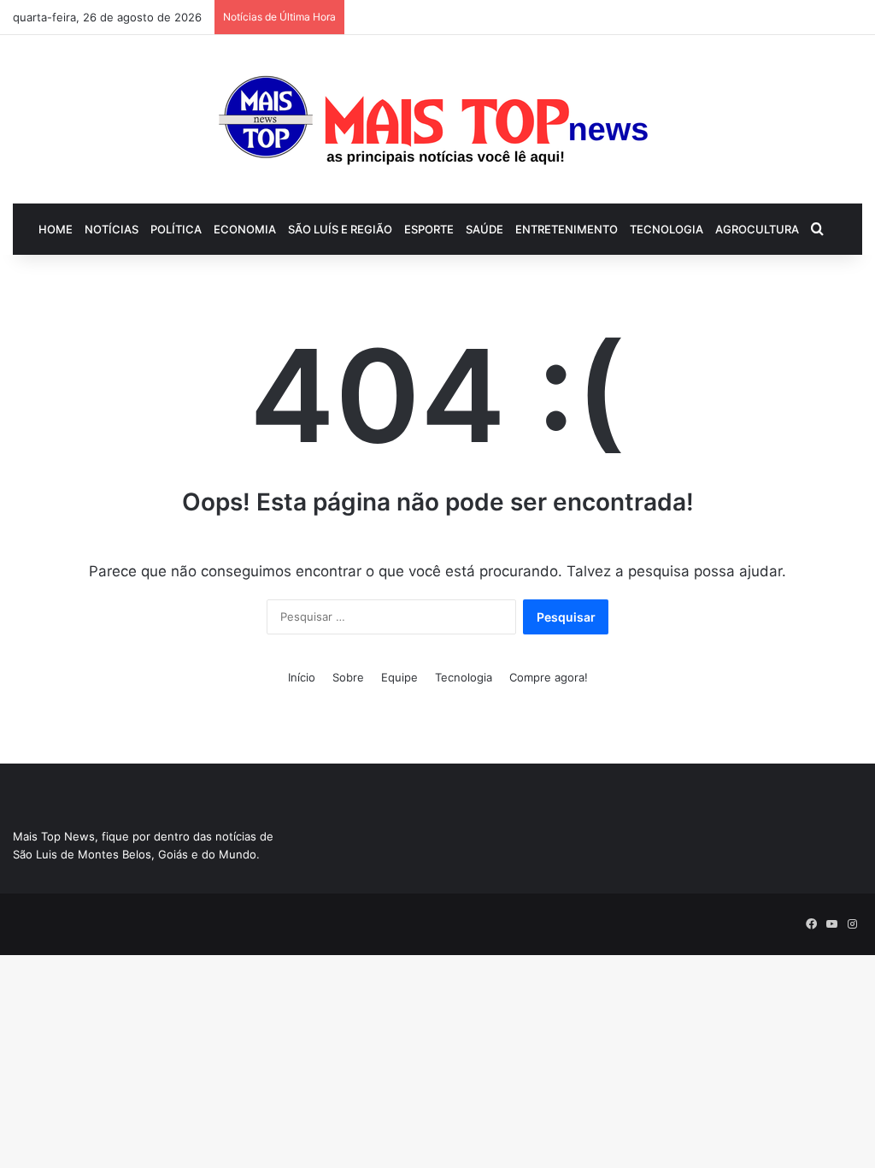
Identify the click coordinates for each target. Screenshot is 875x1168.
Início (301, 677)
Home (55, 229)
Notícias (111, 229)
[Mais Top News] (438, 119)
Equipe (399, 677)
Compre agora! (548, 677)
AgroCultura (757, 229)
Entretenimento (566, 229)
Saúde (484, 229)
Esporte (429, 229)
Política (176, 229)
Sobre (348, 677)
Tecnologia (666, 229)
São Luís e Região (340, 229)
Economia (245, 229)
